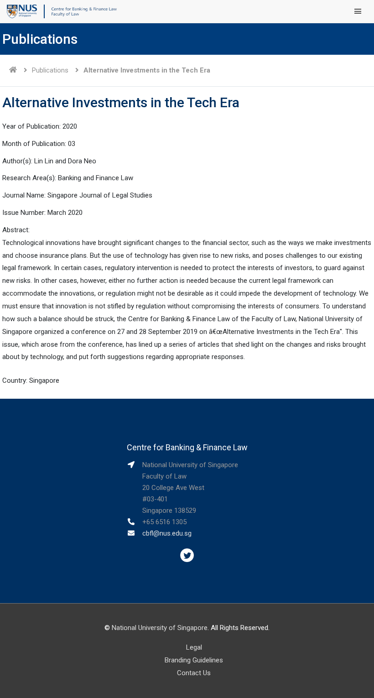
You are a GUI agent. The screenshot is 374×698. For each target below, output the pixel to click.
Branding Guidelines (194, 660)
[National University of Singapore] (22, 11)
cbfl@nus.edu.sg (167, 533)
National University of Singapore (160, 628)
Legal (194, 647)
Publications (50, 70)
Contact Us (194, 673)
